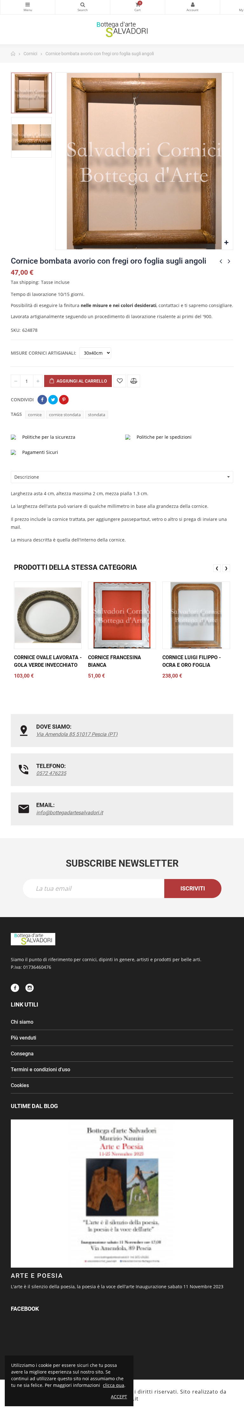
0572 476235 (51, 773)
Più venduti (23, 1038)
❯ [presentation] (226, 568)
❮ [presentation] (217, 568)
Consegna (22, 1054)
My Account (192, 7)
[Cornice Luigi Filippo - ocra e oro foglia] (196, 615)
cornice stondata (65, 414)
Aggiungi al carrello (81, 381)
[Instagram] (29, 988)
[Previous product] (221, 261)
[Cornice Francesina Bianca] (122, 615)
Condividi (42, 399)
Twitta (53, 399)
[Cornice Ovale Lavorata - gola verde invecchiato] (48, 615)
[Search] (82, 7)
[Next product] (229, 261)
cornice (35, 414)
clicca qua (113, 1385)
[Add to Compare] (133, 381)
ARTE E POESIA (37, 1275)
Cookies (20, 1085)
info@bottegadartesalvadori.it (69, 813)
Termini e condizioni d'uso (40, 1069)
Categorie (27, 7)
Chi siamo (22, 1022)
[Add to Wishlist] (119, 381)
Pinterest (64, 399)
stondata (96, 414)
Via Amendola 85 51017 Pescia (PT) (77, 734)
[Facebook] (15, 988)
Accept (119, 1397)
